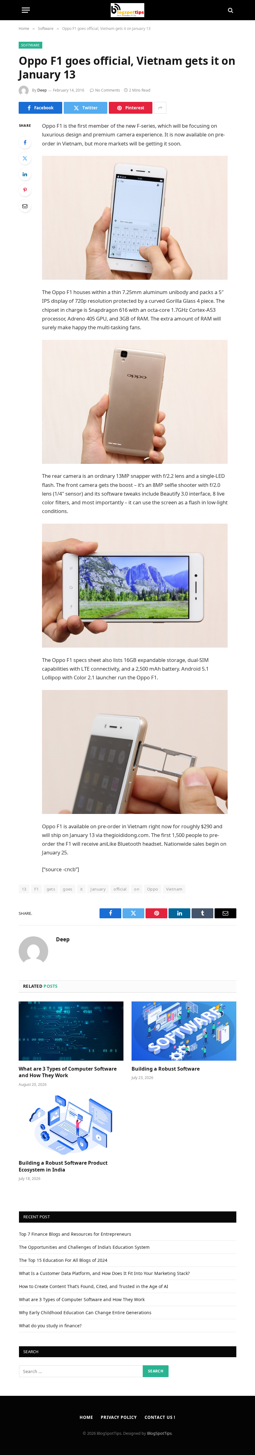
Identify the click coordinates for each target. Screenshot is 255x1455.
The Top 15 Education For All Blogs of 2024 (63, 1260)
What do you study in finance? (50, 1326)
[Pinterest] (25, 190)
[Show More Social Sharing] (160, 108)
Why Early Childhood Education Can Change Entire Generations (85, 1312)
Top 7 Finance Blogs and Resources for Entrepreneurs (75, 1234)
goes (67, 889)
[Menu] (26, 10)
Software (30, 45)
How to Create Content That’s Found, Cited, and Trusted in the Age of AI (93, 1286)
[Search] (230, 10)
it (81, 889)
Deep (42, 90)
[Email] (25, 206)
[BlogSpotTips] (128, 10)
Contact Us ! (160, 1417)
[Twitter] (25, 158)
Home (86, 1417)
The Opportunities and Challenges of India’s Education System (84, 1247)
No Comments (107, 90)
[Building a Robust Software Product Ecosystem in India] (71, 1125)
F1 (36, 889)
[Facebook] (25, 142)
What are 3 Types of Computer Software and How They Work (68, 1072)
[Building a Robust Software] (184, 1031)
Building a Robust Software (166, 1069)
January (98, 889)
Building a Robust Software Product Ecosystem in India (63, 1166)
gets (51, 889)
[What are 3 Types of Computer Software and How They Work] (71, 1031)
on (136, 889)
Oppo (152, 889)
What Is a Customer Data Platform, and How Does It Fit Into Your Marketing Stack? (104, 1273)
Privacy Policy (119, 1417)
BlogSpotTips (159, 1433)
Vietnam (174, 889)
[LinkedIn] (25, 174)
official (120, 889)
